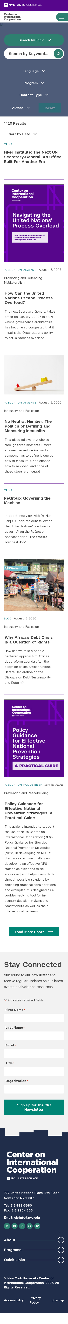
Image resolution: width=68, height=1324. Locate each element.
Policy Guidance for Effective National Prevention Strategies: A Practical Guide (29, 810)
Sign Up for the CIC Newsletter (34, 1107)
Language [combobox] (31, 71)
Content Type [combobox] (30, 95)
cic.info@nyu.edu (27, 1218)
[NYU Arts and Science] (32, 5)
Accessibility (14, 1300)
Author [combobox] (17, 108)
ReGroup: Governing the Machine (27, 500)
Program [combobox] (31, 83)
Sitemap (58, 1300)
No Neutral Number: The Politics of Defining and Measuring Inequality (28, 426)
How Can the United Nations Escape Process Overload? (29, 298)
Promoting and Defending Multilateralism (23, 280)
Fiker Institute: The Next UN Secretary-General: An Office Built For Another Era (33, 157)
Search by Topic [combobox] (31, 40)
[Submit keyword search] (58, 53)
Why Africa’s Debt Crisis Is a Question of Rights (29, 640)
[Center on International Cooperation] (16, 17)
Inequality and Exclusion (21, 411)
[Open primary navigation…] (60, 17)
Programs (12, 1249)
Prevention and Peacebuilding (26, 793)
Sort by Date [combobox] (19, 134)
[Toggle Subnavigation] (61, 1240)
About (9, 1240)
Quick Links (14, 1259)
